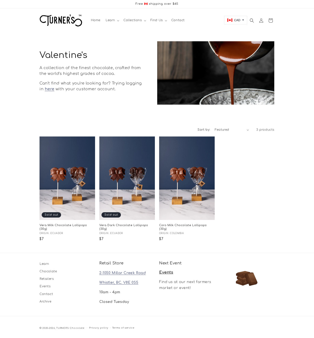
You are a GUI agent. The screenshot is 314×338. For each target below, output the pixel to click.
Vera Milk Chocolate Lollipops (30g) (63, 227)
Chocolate (48, 271)
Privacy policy (98, 327)
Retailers (47, 279)
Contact (46, 294)
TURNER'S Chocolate (70, 328)
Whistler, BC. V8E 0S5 (118, 283)
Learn (44, 263)
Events (45, 286)
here (49, 89)
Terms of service (123, 327)
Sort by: (204, 129)
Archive (45, 301)
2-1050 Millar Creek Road (122, 273)
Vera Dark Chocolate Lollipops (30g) (123, 227)
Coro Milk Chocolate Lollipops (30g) (183, 227)
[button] (112, 20)
